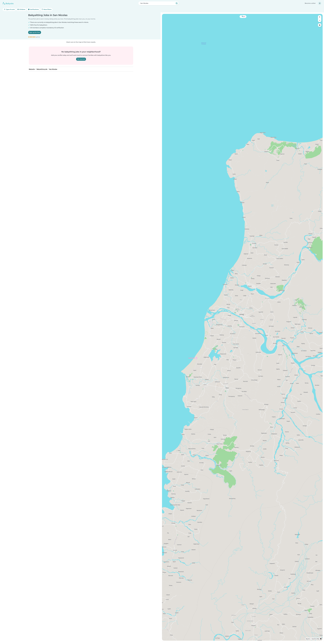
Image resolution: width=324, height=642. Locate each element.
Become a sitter (310, 3)
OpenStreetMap (315, 639)
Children (22, 9)
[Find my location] (319, 25)
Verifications (34, 9)
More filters (47, 9)
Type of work (10, 9)
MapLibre (308, 639)
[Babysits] (8, 3)
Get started (81, 59)
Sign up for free (34, 32)
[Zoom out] (319, 20)
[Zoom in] (319, 17)
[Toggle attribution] (321, 639)
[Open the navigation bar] (319, 3)
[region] (242, 327)
